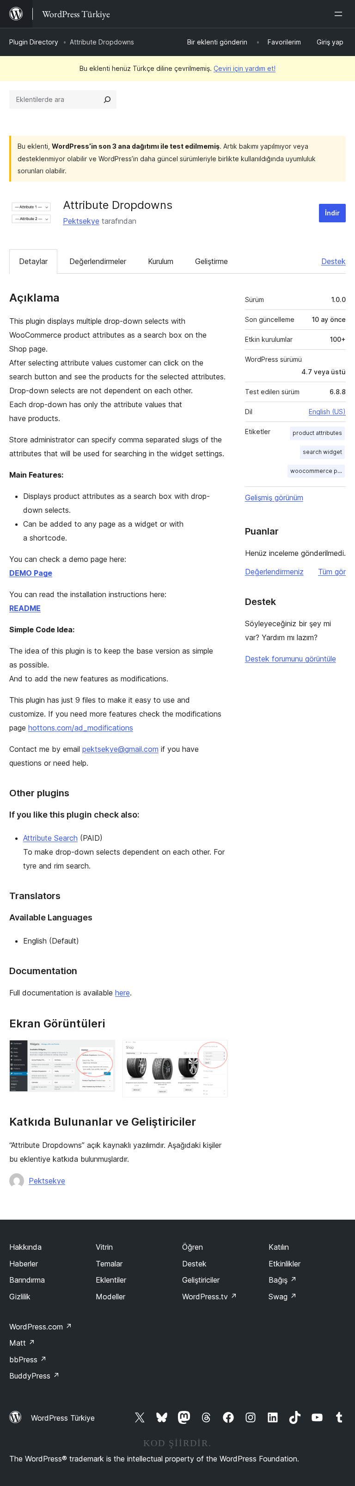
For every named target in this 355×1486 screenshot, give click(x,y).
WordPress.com (40, 1326)
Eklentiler (111, 1280)
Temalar (109, 1263)
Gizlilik (20, 1296)
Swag (283, 1296)
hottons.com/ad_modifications (80, 727)
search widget (322, 451)
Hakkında (25, 1247)
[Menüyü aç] (340, 14)
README (25, 608)
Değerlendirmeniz (274, 571)
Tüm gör (332, 571)
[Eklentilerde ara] (107, 99)
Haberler (23, 1263)
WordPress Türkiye (63, 1418)
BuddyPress (34, 1375)
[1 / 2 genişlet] (102, 1052)
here (122, 992)
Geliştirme (211, 261)
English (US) (327, 412)
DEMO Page (30, 573)
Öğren (192, 1247)
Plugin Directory (33, 42)
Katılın (279, 1247)
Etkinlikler (284, 1263)
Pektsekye (81, 221)
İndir (332, 213)
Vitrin (104, 1247)
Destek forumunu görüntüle (290, 658)
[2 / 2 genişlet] (215, 1052)
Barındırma (27, 1280)
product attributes (317, 432)
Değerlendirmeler (97, 261)
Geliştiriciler (201, 1280)
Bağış (283, 1280)
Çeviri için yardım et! (244, 68)
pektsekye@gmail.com (120, 749)
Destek (333, 261)
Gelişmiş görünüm (274, 497)
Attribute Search (50, 838)
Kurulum (160, 261)
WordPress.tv (209, 1296)
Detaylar (33, 261)
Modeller (110, 1296)
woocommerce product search (317, 470)
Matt (22, 1342)
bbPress (28, 1359)
